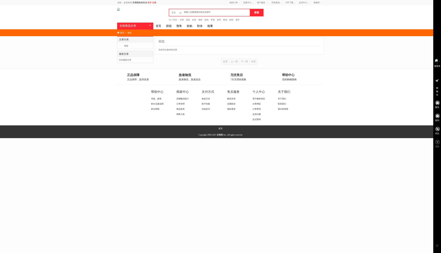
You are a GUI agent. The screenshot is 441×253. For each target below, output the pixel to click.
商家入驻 (180, 114)
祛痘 (126, 46)
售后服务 (233, 92)
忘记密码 (257, 119)
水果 (182, 20)
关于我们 (284, 92)
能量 (210, 25)
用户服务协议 (259, 98)
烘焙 (231, 20)
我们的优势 (283, 109)
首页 (158, 25)
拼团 (169, 25)
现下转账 (206, 104)
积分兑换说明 (157, 104)
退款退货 (231, 109)
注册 (154, 2)
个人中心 (259, 92)
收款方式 (206, 98)
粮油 (225, 20)
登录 (149, 2)
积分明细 (155, 109)
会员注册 (257, 114)
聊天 (437, 107)
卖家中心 (247, 2)
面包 (206, 20)
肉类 (194, 20)
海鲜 (200, 20)
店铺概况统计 (182, 98)
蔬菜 (188, 20)
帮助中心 (157, 92)
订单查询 (257, 109)
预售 (179, 25)
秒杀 (200, 25)
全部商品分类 (128, 25)
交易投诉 (231, 104)
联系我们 (282, 104)
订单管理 (180, 104)
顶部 (437, 146)
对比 (437, 133)
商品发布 (180, 109)
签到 (437, 120)
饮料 (219, 20)
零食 (213, 20)
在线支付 (206, 109)
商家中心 (182, 92)
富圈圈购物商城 (139, 2)
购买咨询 (231, 98)
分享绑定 (257, 104)
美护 (237, 20)
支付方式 (208, 92)
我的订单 (233, 2)
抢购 (189, 25)
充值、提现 (156, 98)
